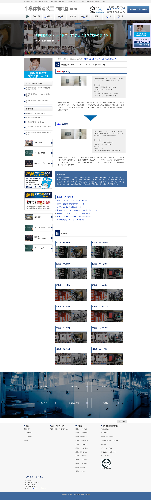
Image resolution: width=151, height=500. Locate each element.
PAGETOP (122, 421)
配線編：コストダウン (82, 440)
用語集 (105, 403)
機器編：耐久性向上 (81, 467)
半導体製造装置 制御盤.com (51, 8)
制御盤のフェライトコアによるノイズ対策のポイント (74, 213)
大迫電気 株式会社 (73, 494)
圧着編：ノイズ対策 (81, 444)
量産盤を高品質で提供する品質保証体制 (38, 101)
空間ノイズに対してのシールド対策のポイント (72, 200)
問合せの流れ (105, 433)
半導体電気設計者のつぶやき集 (109, 440)
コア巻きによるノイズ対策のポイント (69, 207)
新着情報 (103, 444)
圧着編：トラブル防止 (82, 448)
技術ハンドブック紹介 (107, 436)
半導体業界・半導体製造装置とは (37, 113)
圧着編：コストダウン (82, 456)
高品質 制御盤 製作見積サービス (59, 429)
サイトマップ (105, 456)
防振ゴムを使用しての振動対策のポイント (70, 204)
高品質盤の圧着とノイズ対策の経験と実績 (38, 95)
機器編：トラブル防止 (82, 463)
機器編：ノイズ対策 (65, 197)
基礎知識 (105, 387)
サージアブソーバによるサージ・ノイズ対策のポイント (75, 216)
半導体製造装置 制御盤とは (35, 122)
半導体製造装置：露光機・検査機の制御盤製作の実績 (38, 89)
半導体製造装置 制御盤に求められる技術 (38, 127)
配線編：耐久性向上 (81, 436)
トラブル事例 (42, 403)
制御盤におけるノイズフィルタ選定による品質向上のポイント (77, 210)
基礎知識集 (27, 429)
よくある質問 (28, 436)
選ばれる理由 (42, 387)
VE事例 (74, 387)
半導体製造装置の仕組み (34, 118)
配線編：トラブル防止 (82, 433)
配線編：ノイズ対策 (81, 429)
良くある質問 (74, 403)
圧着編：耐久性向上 (81, 452)
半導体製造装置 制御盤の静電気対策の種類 (38, 133)
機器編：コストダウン (82, 471)
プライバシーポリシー (107, 448)
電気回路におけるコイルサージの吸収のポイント (73, 220)
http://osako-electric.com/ (39, 488)
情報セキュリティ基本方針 (108, 452)
